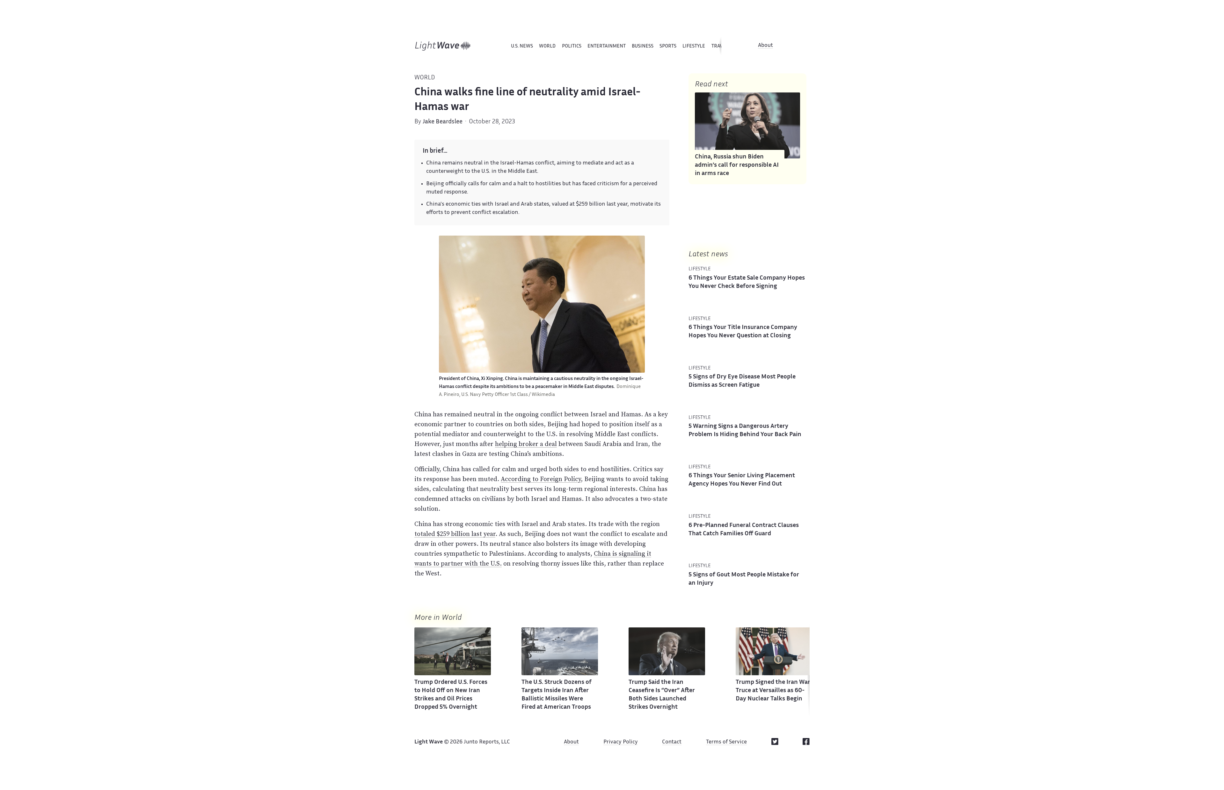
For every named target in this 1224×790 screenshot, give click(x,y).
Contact (671, 742)
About (765, 45)
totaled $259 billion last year (454, 533)
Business (642, 46)
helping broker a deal (526, 443)
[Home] (442, 45)
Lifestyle (693, 46)
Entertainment (606, 46)
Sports (667, 46)
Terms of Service (726, 742)
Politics (571, 46)
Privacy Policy (620, 742)
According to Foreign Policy (541, 478)
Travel (719, 46)
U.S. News (522, 46)
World (547, 46)
